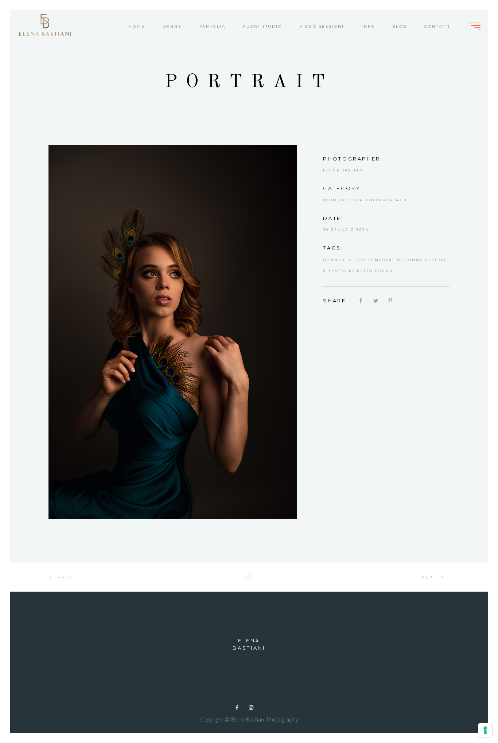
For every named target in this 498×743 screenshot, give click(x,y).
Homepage (337, 200)
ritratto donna (371, 271)
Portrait (395, 200)
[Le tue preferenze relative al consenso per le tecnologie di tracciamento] (485, 730)
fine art (355, 260)
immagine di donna (395, 260)
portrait (437, 260)
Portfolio (367, 200)
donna (332, 260)
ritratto (335, 271)
